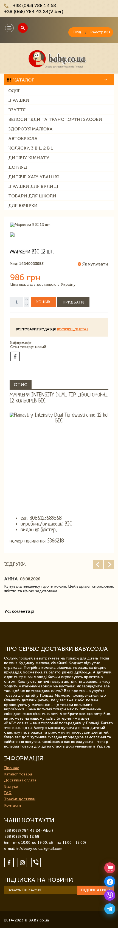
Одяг (14, 90)
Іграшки (18, 100)
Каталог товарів (18, 774)
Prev (98, 564)
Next (109, 564)
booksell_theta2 (72, 329)
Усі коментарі (19, 611)
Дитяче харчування (33, 176)
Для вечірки (23, 205)
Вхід (77, 32)
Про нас (11, 768)
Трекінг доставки (19, 799)
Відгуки (11, 786)
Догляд (17, 167)
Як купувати (94, 264)
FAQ (8, 793)
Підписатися (95, 890)
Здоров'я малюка (30, 129)
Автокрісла (23, 138)
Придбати (73, 302)
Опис (20, 384)
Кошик (43, 302)
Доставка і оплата (20, 780)
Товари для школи (32, 196)
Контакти (12, 805)
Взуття (17, 109)
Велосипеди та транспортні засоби (55, 119)
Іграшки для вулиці (33, 186)
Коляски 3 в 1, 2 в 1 (30, 148)
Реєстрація (100, 32)
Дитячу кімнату (28, 157)
